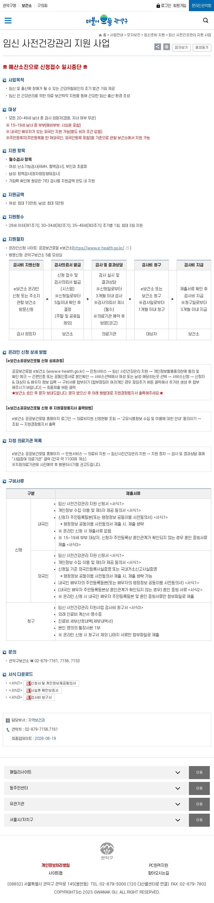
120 (132, 884)
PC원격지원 (158, 865)
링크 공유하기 (157, 46)
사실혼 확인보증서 (41, 691)
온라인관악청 (201, 6)
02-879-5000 (113, 884)
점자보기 (181, 48)
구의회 (42, 6)
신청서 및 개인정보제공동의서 (49, 683)
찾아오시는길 (158, 873)
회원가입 (179, 6)
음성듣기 (202, 48)
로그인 (166, 6)
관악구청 (9, 6)
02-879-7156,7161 (41, 729)
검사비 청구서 (37, 698)
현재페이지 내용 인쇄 (166, 46)
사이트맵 (55, 873)
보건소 (27, 6)
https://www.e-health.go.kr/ (98, 248)
